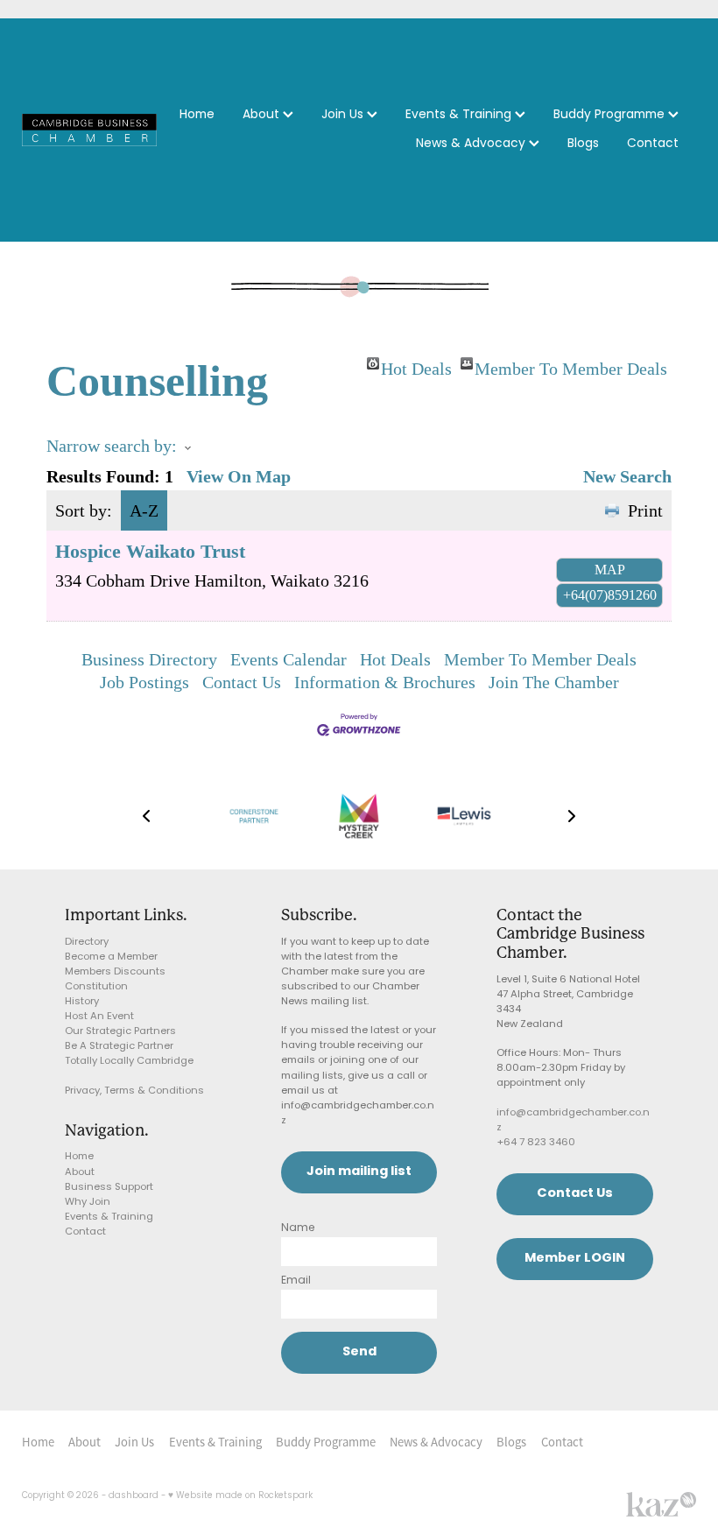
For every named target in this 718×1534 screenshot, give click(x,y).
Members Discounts (115, 972)
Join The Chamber (554, 682)
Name (298, 1228)
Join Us (344, 115)
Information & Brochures (384, 682)
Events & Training (460, 115)
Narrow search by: (111, 445)
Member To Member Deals (571, 364)
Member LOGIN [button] (574, 1259)
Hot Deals (416, 364)
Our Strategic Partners (120, 1032)
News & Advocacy (472, 144)
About (263, 115)
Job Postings (144, 682)
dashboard (133, 1496)
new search (627, 476)
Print (645, 510)
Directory (87, 942)
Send (359, 1352)
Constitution (96, 987)
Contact (653, 144)
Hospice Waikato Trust (150, 551)
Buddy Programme (610, 115)
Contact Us (241, 682)
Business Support (109, 1187)
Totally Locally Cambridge (129, 1061)
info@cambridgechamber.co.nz (573, 1120)
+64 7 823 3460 (535, 1143)
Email (296, 1281)
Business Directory (149, 659)
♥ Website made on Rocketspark (240, 1496)
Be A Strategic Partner (119, 1046)
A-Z (144, 510)
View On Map (239, 476)
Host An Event (99, 1017)
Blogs (583, 144)
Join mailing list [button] (359, 1172)
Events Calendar (288, 659)
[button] (146, 816)
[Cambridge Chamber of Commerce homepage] (89, 129)
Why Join (87, 1202)
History (82, 1002)
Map (610, 569)
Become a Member (111, 957)
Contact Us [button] (575, 1194)
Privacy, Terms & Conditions (134, 1091)
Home (197, 115)
